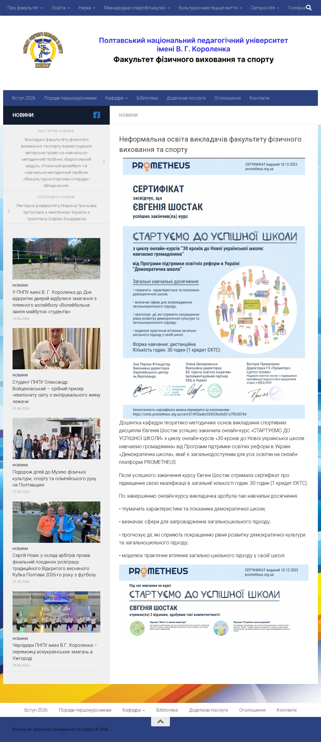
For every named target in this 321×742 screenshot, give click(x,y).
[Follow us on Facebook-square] (96, 115)
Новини (128, 115)
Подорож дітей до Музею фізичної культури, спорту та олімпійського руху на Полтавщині (54, 478)
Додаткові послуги (186, 98)
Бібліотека (147, 98)
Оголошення (227, 98)
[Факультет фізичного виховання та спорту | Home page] (160, 49)
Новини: (23, 115)
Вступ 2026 (23, 98)
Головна (297, 7)
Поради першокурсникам (70, 98)
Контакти (259, 98)
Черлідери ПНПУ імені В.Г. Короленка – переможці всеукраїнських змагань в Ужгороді (55, 651)
